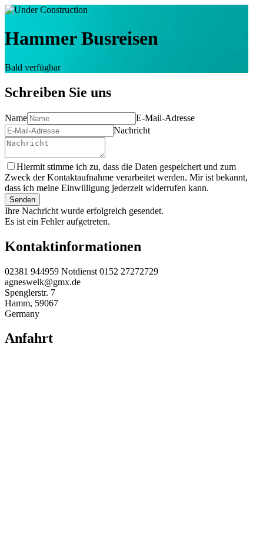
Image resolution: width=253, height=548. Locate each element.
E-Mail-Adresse (165, 118)
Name (16, 118)
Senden (22, 199)
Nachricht (132, 130)
